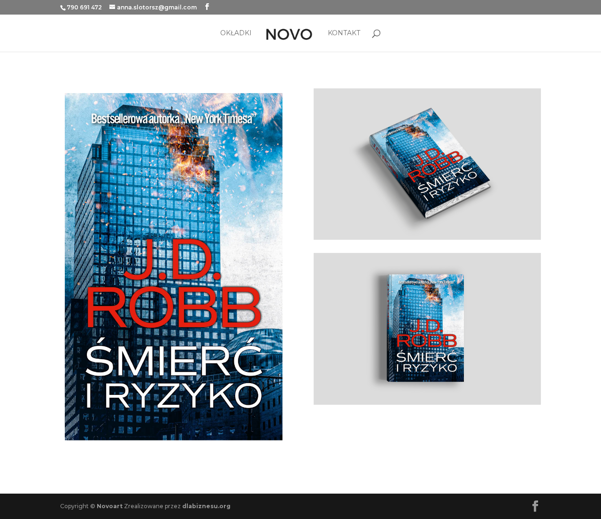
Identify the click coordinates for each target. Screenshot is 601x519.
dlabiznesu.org (206, 506)
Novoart (110, 506)
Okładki (236, 33)
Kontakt (344, 33)
